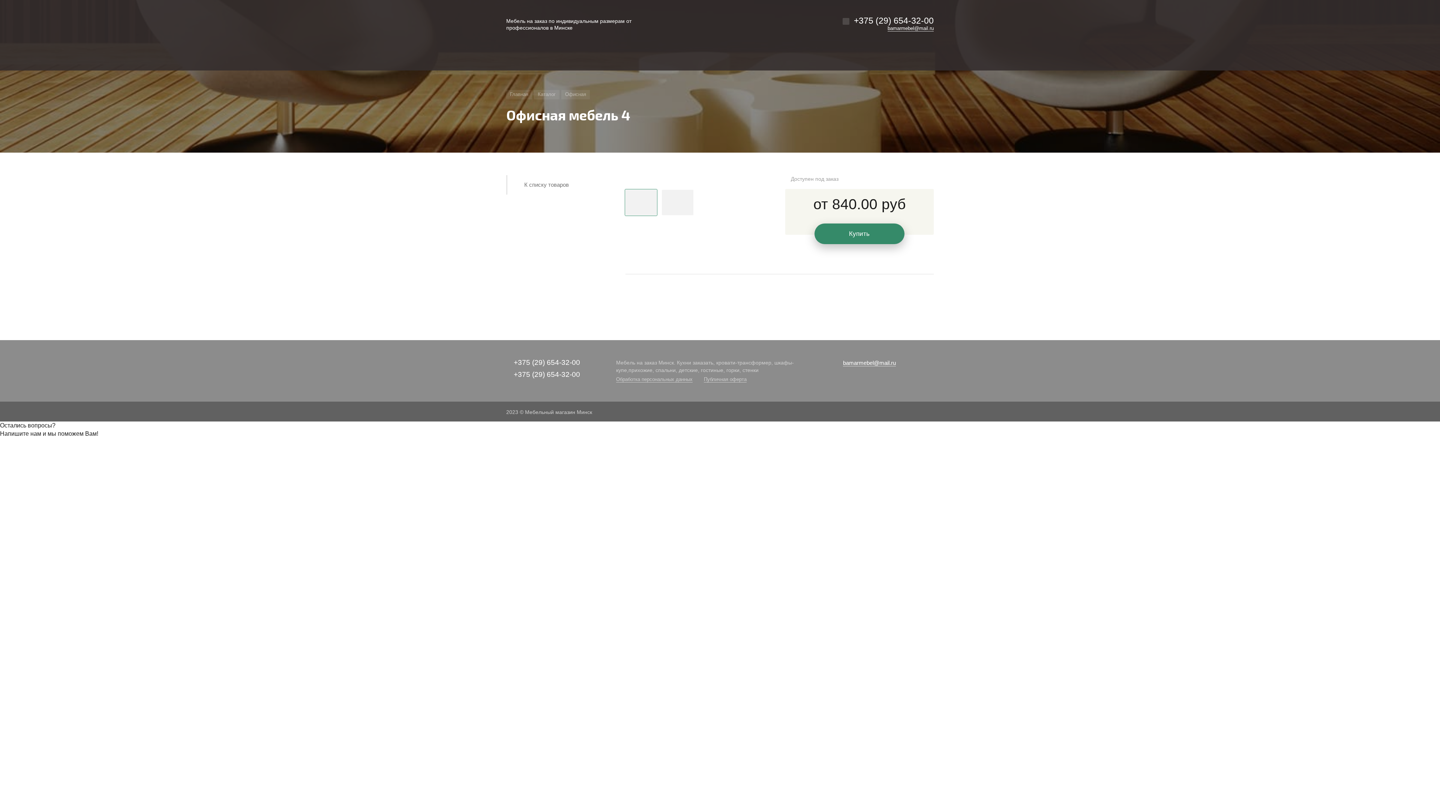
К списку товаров (546, 185)
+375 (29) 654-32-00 (894, 21)
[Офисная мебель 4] (696, 179)
